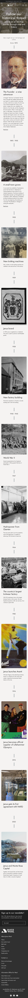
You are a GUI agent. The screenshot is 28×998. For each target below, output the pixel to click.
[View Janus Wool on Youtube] (17, 996)
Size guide (3, 965)
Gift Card (3, 968)
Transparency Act (5, 951)
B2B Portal (3, 944)
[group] (14, 1)
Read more (5, 129)
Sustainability (4, 982)
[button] (23, 5)
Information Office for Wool (9, 973)
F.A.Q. (2, 963)
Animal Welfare (4, 985)
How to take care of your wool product (10, 978)
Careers (3, 949)
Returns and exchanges (6, 961)
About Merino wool (5, 976)
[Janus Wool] (14, 5)
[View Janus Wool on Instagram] (11, 996)
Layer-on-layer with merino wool (8, 980)
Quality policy (4, 953)
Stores (2, 946)
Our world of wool (5, 942)
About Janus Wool (6, 936)
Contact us (4, 958)
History (2, 940)
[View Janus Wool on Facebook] (14, 996)
